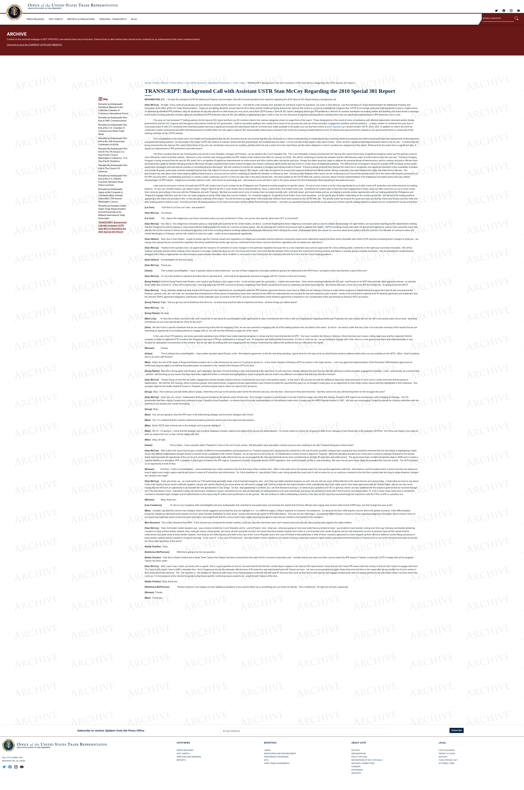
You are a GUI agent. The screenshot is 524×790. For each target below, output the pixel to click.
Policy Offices (161, 83)
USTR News (183, 743)
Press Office (176, 83)
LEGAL (442, 743)
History (355, 750)
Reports (181, 760)
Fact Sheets (183, 753)
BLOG (134, 19)
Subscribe (456, 730)
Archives (356, 773)
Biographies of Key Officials (366, 760)
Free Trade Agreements (277, 763)
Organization (358, 753)
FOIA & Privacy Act (448, 760)
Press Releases (185, 750)
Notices (443, 757)
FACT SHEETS (56, 19)
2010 (235, 83)
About (148, 83)
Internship (357, 770)
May (242, 83)
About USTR (358, 743)
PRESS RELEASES (35, 19)
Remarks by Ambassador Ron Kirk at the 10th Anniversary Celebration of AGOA (112, 141)
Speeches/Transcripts (219, 83)
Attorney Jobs (446, 763)
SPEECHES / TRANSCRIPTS (113, 19)
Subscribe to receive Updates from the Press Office (110, 730)
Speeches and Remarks (189, 757)
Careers (355, 766)
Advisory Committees (362, 763)
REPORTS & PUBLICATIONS (81, 19)
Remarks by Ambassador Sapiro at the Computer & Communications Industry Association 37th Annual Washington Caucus (110, 195)
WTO (266, 760)
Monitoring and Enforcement (280, 753)
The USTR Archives (195, 83)
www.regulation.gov (336, 127)
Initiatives (270, 743)
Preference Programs (276, 757)
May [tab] (105, 99)
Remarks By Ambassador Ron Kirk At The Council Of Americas (112, 168)
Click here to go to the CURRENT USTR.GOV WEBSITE (34, 45)
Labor (267, 750)
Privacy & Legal (447, 753)
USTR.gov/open (447, 750)
